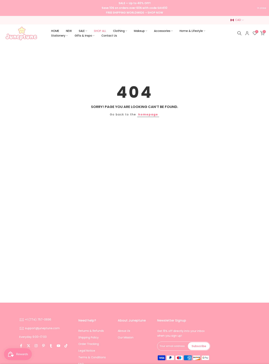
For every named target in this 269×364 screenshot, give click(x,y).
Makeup (139, 31)
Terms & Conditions (92, 357)
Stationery (58, 36)
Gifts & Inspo (83, 36)
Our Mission (126, 337)
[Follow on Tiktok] (66, 345)
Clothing (119, 31)
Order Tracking (88, 344)
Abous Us (124, 331)
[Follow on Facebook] (21, 345)
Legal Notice (86, 351)
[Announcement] (134, 8)
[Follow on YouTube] (58, 345)
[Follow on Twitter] (28, 345)
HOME (55, 31)
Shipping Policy (88, 337)
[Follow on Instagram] (36, 345)
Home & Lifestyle (191, 31)
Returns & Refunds (91, 331)
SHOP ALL (100, 31)
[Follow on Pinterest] (43, 345)
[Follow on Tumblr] (51, 345)
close (8, 8)
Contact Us (109, 36)
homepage (148, 114)
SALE (82, 31)
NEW (69, 31)
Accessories (162, 31)
